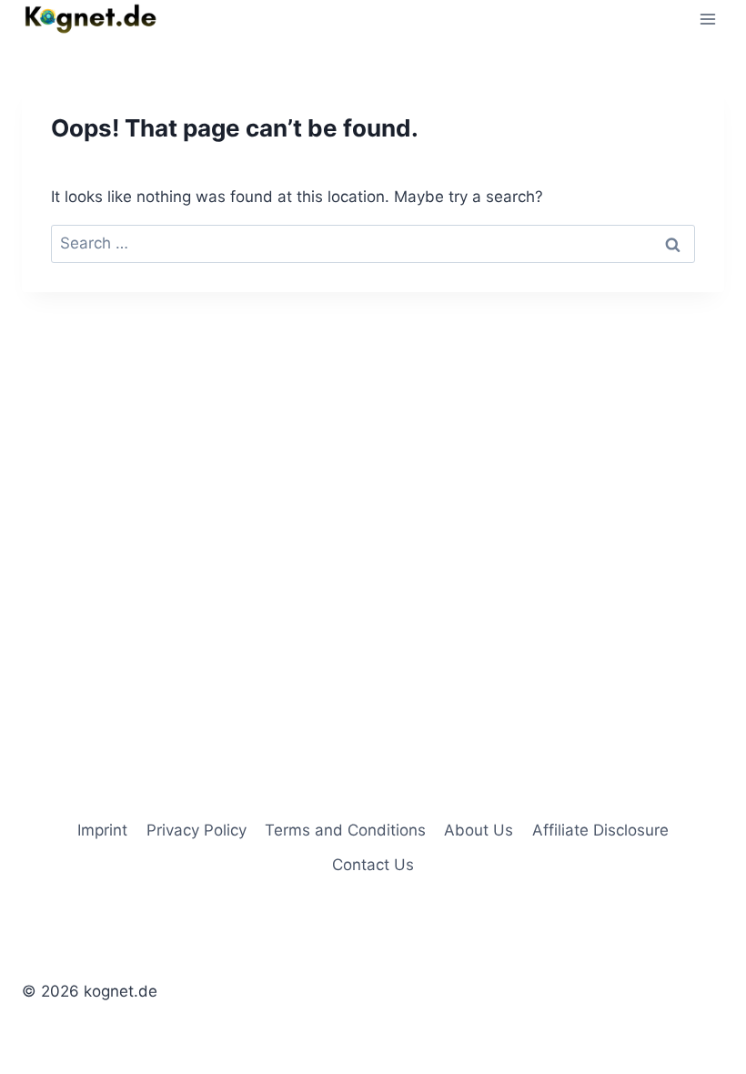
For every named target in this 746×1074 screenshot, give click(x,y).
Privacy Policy (196, 830)
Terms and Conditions (345, 830)
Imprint (102, 830)
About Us (478, 830)
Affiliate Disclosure (600, 830)
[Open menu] (707, 19)
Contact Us (373, 865)
